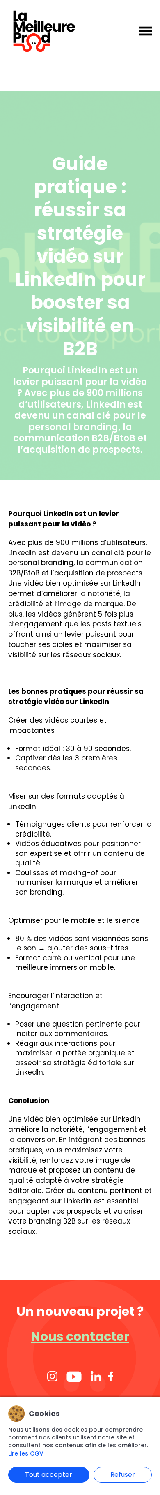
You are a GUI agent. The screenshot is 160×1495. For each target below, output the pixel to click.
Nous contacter (80, 1337)
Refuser (122, 1474)
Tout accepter (48, 1474)
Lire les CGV (25, 1454)
